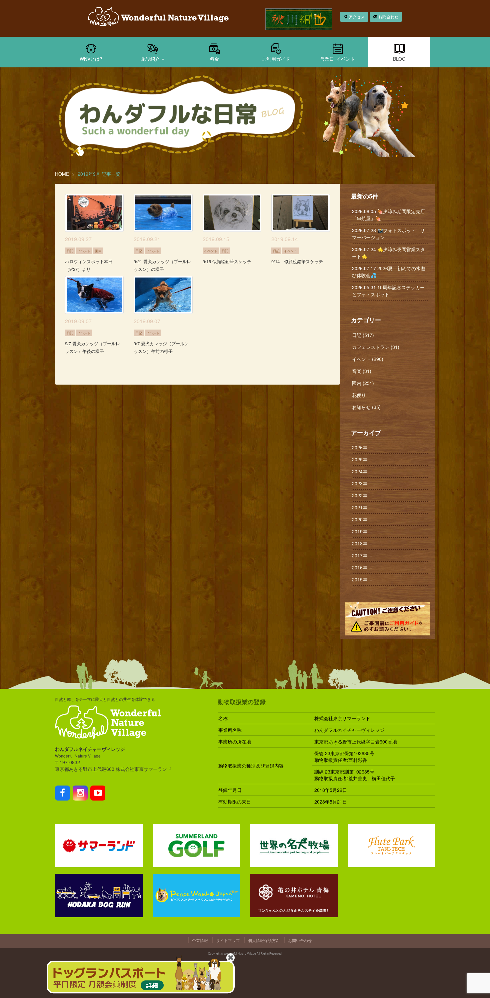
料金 (214, 58)
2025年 (362, 459)
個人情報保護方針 (264, 940)
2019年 (362, 531)
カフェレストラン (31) (375, 347)
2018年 (362, 543)
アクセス (356, 16)
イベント (84, 250)
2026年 (362, 447)
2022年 (362, 495)
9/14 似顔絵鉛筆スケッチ (297, 261)
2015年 (362, 579)
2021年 (362, 507)
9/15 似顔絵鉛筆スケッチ (227, 261)
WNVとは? (91, 58)
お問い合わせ (300, 940)
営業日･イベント (337, 58)
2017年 (362, 555)
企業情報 (200, 940)
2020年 (362, 519)
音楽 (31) (361, 371)
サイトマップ (228, 940)
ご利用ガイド (276, 58)
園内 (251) (363, 383)
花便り (359, 395)
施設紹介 (151, 58)
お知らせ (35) (366, 407)
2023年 (362, 483)
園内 (98, 250)
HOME (62, 173)
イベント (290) (367, 359)
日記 (70, 250)
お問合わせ (387, 16)
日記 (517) (363, 335)
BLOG (399, 58)
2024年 (362, 471)
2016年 (362, 567)
